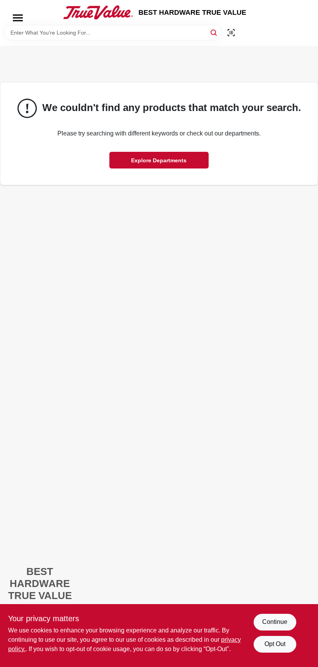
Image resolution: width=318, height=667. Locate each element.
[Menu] (18, 18)
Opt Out (274, 644)
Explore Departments (159, 160)
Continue (274, 621)
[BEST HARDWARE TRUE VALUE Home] (98, 12)
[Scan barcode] (231, 32)
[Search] (214, 32)
